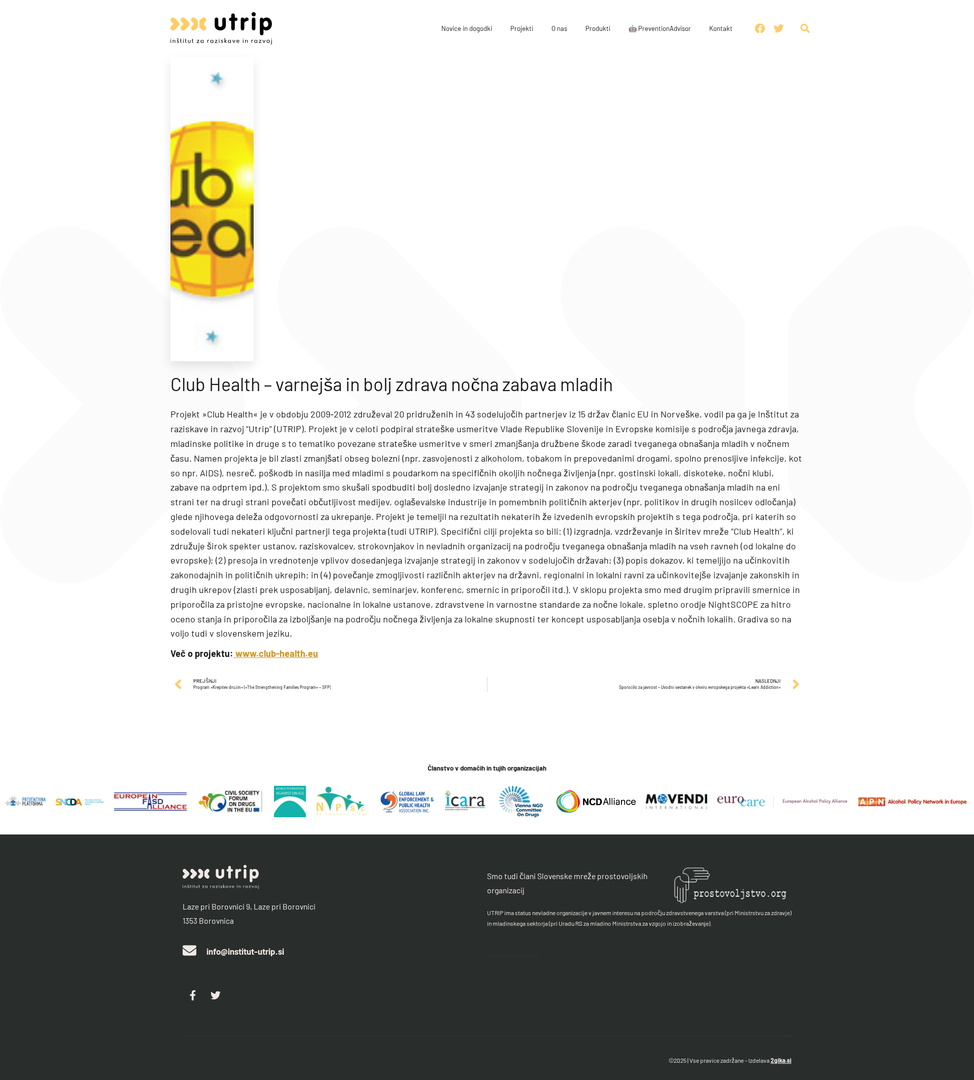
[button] (805, 28)
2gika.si (781, 1060)
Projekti (521, 28)
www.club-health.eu (275, 653)
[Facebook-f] (193, 995)
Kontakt (721, 28)
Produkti (597, 28)
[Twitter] (215, 995)
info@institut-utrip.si (245, 951)
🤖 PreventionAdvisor (660, 28)
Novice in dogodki (466, 28)
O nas (559, 28)
